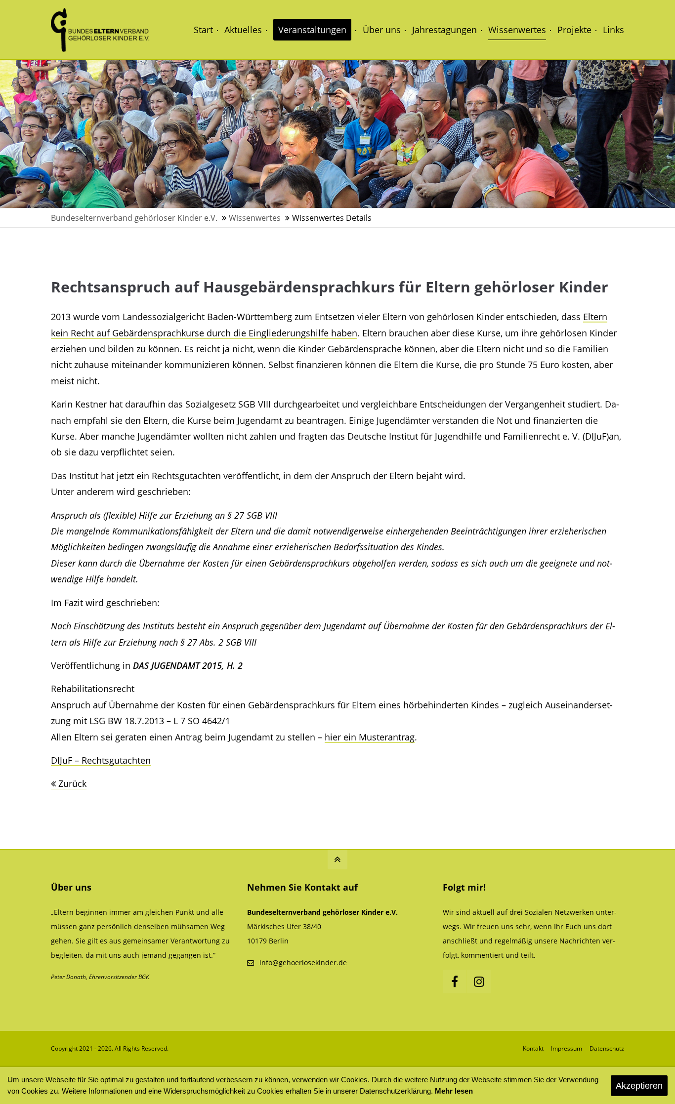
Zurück (72, 783)
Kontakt (533, 1048)
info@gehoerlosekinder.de (303, 962)
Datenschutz (607, 1048)
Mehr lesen (454, 1091)
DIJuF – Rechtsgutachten (101, 760)
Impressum (566, 1048)
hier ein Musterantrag (370, 737)
